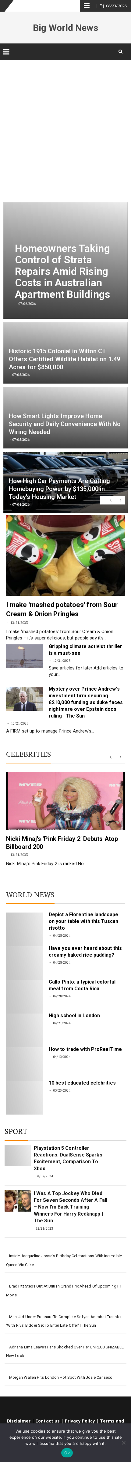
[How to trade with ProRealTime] (24, 1064)
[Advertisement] (65, 127)
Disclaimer (18, 1421)
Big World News (65, 27)
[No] (123, 1443)
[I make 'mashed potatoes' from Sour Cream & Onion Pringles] (65, 555)
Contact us (47, 1421)
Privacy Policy (80, 1421)
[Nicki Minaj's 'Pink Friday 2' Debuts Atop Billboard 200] (65, 801)
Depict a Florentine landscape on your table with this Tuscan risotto (83, 921)
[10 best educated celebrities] (24, 1098)
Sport (16, 1131)
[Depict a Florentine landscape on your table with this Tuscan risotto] (24, 929)
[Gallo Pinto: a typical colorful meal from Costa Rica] (24, 997)
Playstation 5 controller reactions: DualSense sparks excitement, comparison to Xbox (68, 1158)
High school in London (74, 1015)
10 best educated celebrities (82, 1083)
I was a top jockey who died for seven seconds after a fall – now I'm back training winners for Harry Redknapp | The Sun (70, 1207)
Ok (67, 1452)
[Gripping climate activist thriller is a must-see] (24, 656)
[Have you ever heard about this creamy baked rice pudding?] (24, 963)
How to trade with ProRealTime (85, 1049)
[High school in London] (24, 1030)
